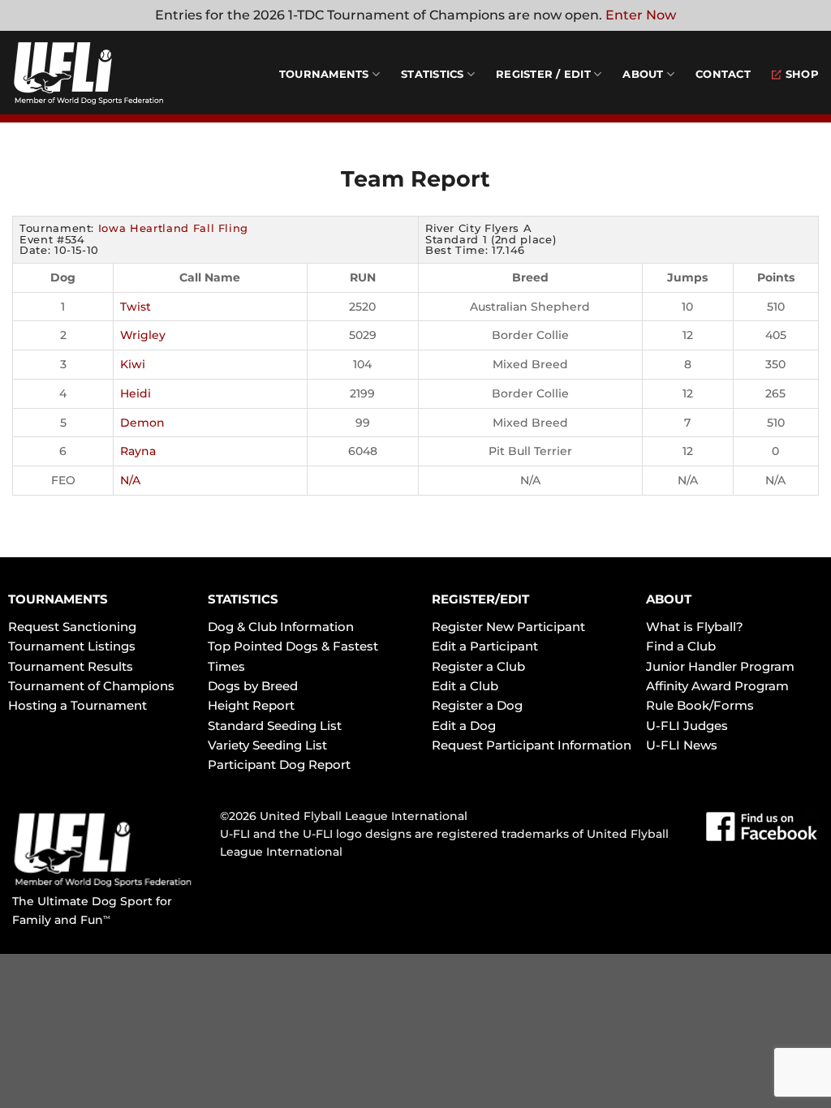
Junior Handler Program (720, 666)
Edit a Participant (485, 646)
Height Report (251, 705)
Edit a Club (465, 686)
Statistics (432, 74)
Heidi (135, 393)
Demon (142, 422)
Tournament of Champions (91, 686)
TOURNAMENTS (58, 599)
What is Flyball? (694, 626)
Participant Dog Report (279, 764)
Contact (723, 74)
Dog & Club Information (281, 626)
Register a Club (478, 666)
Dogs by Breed (253, 686)
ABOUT (668, 599)
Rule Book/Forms (700, 705)
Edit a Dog (464, 725)
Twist (135, 306)
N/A (130, 480)
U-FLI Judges (687, 725)
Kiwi (132, 364)
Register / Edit (543, 74)
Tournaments (324, 74)
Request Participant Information (531, 745)
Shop (802, 74)
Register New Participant (508, 626)
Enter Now (640, 15)
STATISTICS (243, 599)
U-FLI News (681, 745)
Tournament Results (70, 666)
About (642, 74)
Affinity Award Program (717, 686)
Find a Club (681, 646)
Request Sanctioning (72, 626)
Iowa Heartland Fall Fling (173, 227)
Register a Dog (477, 705)
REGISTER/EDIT (480, 599)
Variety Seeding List (267, 745)
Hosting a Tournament (77, 705)
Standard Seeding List (275, 725)
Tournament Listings (72, 646)
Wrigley (143, 335)
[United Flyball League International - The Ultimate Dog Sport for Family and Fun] (109, 73)
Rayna (138, 451)
